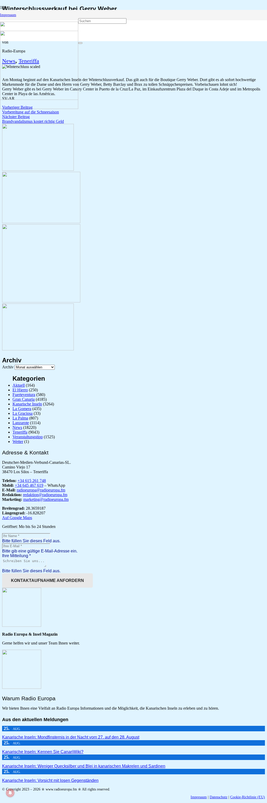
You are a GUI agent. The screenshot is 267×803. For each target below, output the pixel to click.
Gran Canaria (24, 399)
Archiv (8, 367)
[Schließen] (80, 43)
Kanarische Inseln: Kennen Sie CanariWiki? (42, 752)
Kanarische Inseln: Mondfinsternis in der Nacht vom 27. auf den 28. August (70, 737)
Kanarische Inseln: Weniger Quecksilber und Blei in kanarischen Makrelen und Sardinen (83, 766)
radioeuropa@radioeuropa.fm (41, 490)
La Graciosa (23, 413)
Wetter (18, 441)
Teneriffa (20, 432)
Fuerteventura (24, 394)
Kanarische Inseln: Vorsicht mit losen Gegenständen (50, 780)
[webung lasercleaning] (41, 222)
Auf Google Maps (17, 517)
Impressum (199, 797)
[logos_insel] (39, 107)
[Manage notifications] (10, 793)
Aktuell (19, 385)
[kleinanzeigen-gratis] (41, 301)
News (17, 427)
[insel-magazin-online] (38, 169)
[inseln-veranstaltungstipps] (38, 349)
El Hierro (20, 390)
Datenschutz (218, 797)
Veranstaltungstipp (28, 437)
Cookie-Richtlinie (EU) (247, 797)
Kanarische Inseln (27, 404)
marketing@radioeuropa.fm (46, 499)
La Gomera (22, 408)
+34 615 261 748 (31, 480)
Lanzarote (21, 423)
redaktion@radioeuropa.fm (45, 494)
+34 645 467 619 (29, 485)
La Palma (20, 418)
